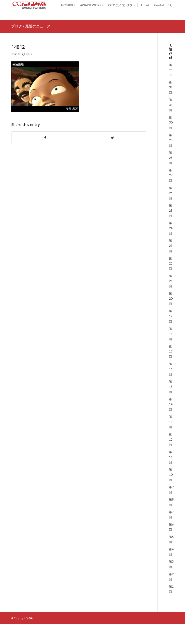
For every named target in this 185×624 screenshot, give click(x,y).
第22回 (171, 263)
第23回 (171, 246)
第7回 (171, 514)
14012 (18, 47)
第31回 (171, 105)
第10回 (171, 475)
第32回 (171, 87)
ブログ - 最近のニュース (31, 26)
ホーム (170, 70)
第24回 (171, 228)
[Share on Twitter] (112, 138)
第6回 (171, 527)
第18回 (171, 334)
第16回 (171, 369)
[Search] (170, 5)
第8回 (171, 502)
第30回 (171, 122)
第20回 (171, 298)
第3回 (171, 564)
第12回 (171, 439)
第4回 (171, 551)
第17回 (171, 351)
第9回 (171, 489)
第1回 (171, 589)
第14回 (171, 404)
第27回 (171, 175)
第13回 (171, 422)
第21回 (171, 281)
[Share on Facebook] (45, 138)
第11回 (171, 457)
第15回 (171, 387)
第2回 (171, 576)
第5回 (171, 539)
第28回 (171, 158)
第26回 (171, 193)
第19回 (171, 316)
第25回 (171, 211)
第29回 (171, 140)
